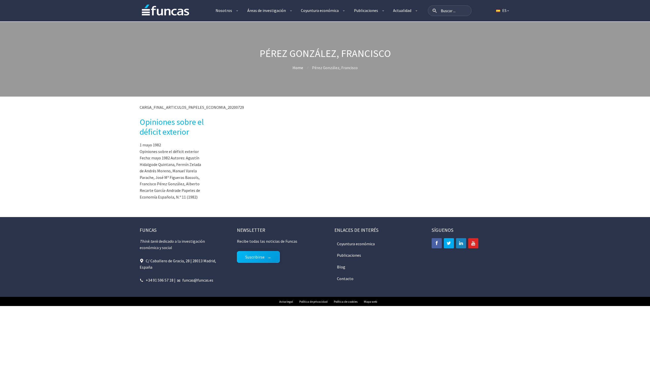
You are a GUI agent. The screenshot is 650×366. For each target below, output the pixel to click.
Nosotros (224, 10)
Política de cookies (346, 301)
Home (297, 67)
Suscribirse (255, 257)
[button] (434, 10)
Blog (341, 266)
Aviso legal (286, 301)
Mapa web (370, 301)
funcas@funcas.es (197, 280)
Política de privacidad (313, 301)
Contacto (345, 278)
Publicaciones (366, 10)
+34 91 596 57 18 (159, 280)
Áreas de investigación (266, 10)
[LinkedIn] (461, 243)
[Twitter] (449, 243)
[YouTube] (473, 243)
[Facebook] (437, 243)
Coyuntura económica (320, 10)
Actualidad (402, 10)
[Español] (502, 10)
